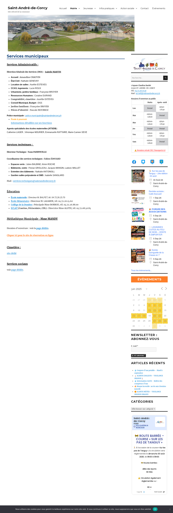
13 (154, 310)
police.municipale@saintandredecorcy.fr (43, 116)
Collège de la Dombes (21, 204)
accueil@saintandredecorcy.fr (148, 93)
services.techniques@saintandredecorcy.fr (34, 181)
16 (134, 315)
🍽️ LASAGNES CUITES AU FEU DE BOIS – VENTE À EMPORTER (157, 231)
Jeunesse (88, 8)
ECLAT (14, 208)
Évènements (158, 8)
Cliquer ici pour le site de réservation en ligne (30, 235)
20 (154, 315)
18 (144, 315)
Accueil (63, 8)
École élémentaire (20, 201)
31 (160, 300)
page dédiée (42, 228)
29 (149, 300)
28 (160, 320)
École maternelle (19, 197)
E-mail (134, 346)
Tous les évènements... (141, 270)
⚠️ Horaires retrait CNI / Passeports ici (149, 150)
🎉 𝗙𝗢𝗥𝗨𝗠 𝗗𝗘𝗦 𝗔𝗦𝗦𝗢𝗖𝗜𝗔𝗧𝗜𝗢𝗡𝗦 (158, 210)
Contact (145, 8)
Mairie (73, 8)
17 (139, 315)
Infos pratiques (106, 8)
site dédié (11, 253)
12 (149, 310)
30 (154, 300)
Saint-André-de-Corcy (27, 8)
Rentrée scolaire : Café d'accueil (157, 192)
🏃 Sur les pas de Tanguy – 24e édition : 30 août (158, 173)
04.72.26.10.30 (140, 91)
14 (160, 310)
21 (160, 315)
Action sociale (127, 8)
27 (154, 320)
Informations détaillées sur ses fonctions (31, 123)
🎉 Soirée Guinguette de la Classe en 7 (156, 252)
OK (155, 509)
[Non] (170, 509)
